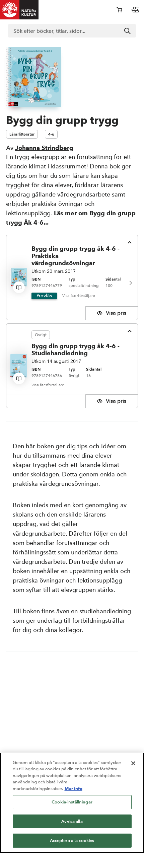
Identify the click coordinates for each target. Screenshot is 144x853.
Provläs (44, 296)
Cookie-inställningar (72, 801)
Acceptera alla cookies (72, 840)
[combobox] (72, 30)
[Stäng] (133, 763)
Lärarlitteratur (21, 134)
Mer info (73, 788)
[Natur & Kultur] (19, 9)
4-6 (51, 134)
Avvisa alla (71, 821)
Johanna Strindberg (44, 147)
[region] (72, 803)
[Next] (130, 283)
